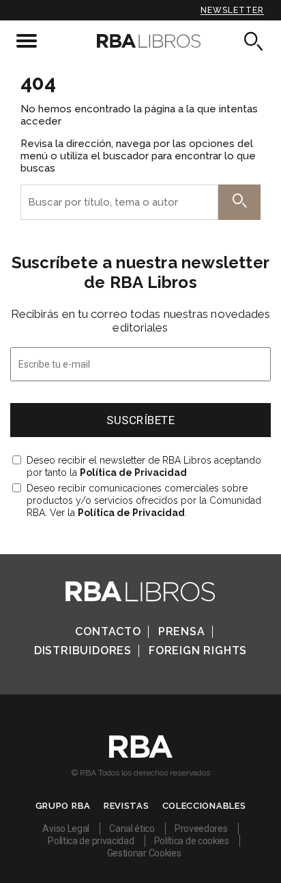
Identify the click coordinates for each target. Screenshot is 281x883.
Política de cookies (191, 840)
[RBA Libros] (140, 41)
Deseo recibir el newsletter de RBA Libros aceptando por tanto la (144, 466)
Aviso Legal (65, 828)
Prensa (181, 631)
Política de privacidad (91, 840)
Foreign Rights (198, 650)
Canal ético (132, 828)
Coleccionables (204, 806)
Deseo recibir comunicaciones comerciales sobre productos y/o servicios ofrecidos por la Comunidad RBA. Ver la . (144, 500)
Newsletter (232, 10)
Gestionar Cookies (144, 853)
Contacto (107, 631)
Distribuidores (83, 650)
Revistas (126, 806)
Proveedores (201, 828)
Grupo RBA (63, 806)
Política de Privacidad (133, 472)
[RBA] (140, 754)
